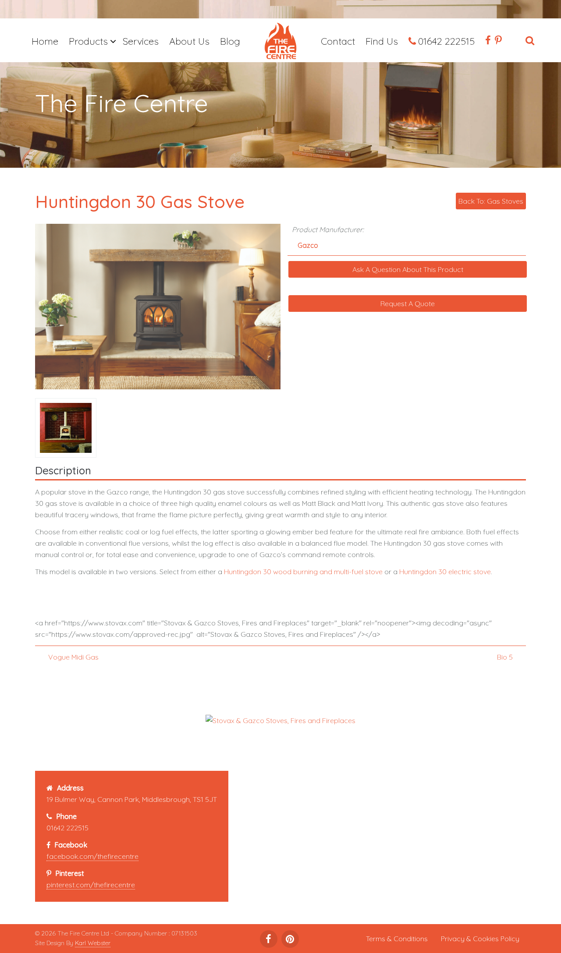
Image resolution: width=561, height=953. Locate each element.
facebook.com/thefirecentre (92, 856)
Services (141, 41)
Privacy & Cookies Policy (480, 938)
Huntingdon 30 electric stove (445, 571)
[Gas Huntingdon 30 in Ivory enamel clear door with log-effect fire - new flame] (67, 427)
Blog (230, 41)
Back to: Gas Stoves (490, 201)
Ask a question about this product (407, 269)
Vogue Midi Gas (73, 657)
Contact (338, 41)
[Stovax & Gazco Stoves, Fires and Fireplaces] (280, 719)
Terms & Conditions (397, 938)
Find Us (382, 41)
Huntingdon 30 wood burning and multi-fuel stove (303, 571)
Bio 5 (505, 657)
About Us (189, 41)
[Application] (280, 42)
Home (45, 41)
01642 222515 (446, 41)
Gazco (308, 245)
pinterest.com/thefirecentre (90, 884)
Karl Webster (92, 943)
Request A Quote (407, 303)
